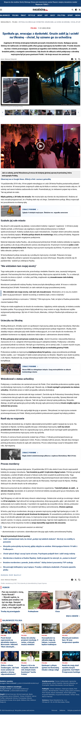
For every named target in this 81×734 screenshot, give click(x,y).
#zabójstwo (4, 575)
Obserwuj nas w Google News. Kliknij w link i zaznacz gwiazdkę (26, 179)
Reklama (62, 710)
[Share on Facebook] (72, 59)
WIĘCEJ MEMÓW (72, 616)
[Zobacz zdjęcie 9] (75, 112)
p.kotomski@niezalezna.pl (18, 691)
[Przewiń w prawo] (78, 112)
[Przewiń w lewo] (3, 112)
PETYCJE (31, 15)
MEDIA (77, 15)
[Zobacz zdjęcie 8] (67, 112)
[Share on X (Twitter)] (76, 59)
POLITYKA (61, 15)
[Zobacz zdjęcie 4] (34, 112)
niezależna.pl (6, 22)
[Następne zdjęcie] (77, 83)
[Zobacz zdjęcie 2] (17, 112)
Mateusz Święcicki (11, 59)
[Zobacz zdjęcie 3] (25, 112)
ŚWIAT (23, 15)
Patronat (54, 710)
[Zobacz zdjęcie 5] (42, 112)
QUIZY (52, 15)
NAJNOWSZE (5, 15)
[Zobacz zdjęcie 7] (59, 112)
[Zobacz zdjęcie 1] (9, 112)
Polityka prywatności (74, 710)
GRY (46, 15)
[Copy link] (79, 59)
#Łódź (11, 575)
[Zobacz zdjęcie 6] (50, 112)
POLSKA (15, 15)
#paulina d (17, 575)
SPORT (70, 15)
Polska (14, 22)
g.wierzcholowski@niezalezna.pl (28, 683)
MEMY (40, 15)
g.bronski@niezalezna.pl (20, 689)
